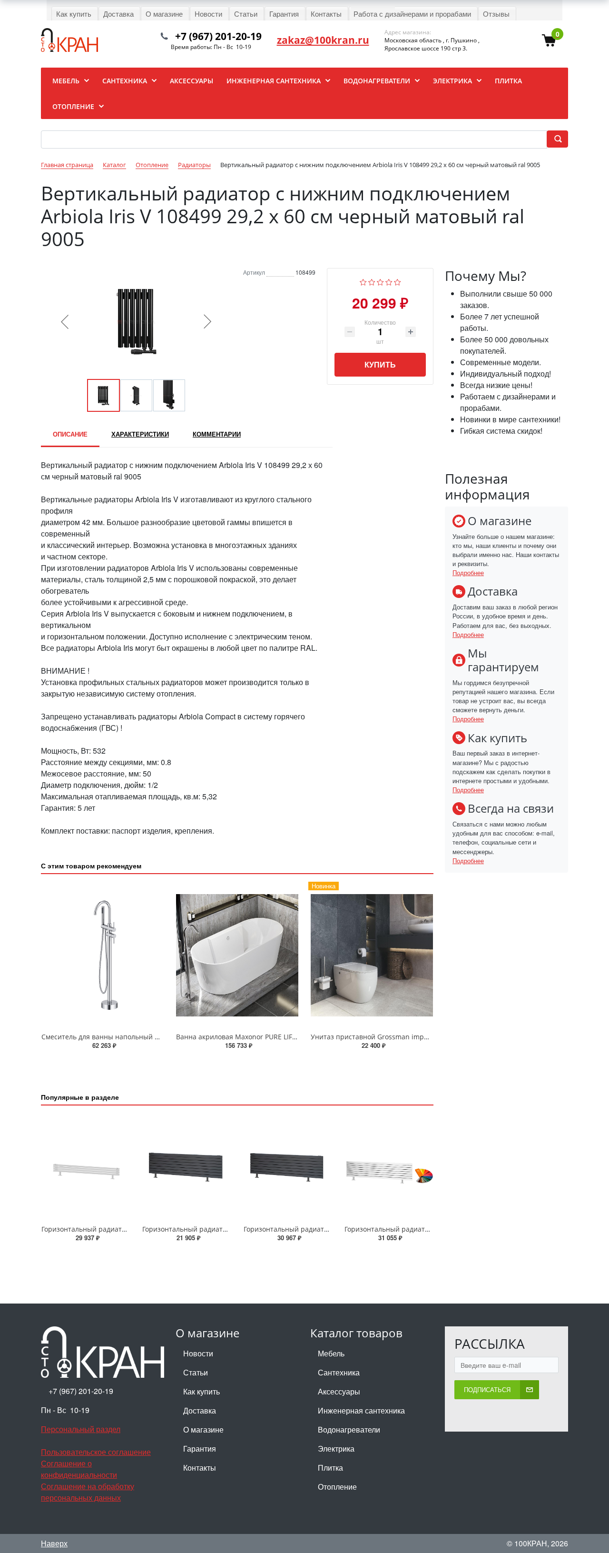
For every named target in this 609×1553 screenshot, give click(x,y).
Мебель (331, 1353)
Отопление (337, 1486)
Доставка (199, 1410)
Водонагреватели (349, 1429)
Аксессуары (339, 1391)
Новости (198, 1353)
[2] (371, 281)
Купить (380, 364)
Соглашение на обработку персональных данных (87, 1492)
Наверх (54, 1543)
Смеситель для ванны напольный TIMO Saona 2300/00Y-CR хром (147, 1036)
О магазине (203, 1429)
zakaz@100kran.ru (323, 40)
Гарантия (199, 1448)
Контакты (199, 1467)
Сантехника (339, 1372)
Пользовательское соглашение (96, 1451)
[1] (363, 281)
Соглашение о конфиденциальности (79, 1469)
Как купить (201, 1391)
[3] (380, 281)
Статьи (195, 1372)
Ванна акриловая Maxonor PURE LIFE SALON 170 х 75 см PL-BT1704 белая (294, 1036)
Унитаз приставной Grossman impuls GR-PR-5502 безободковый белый (427, 1036)
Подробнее (468, 572)
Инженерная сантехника (361, 1410)
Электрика (336, 1448)
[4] (389, 281)
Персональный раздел (80, 1429)
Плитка (330, 1467)
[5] (397, 281)
